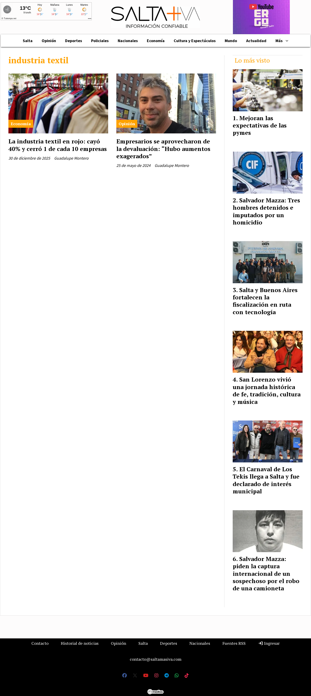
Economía (156, 40)
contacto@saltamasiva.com (155, 659)
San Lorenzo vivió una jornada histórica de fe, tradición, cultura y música (267, 390)
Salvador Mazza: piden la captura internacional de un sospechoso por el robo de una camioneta (266, 573)
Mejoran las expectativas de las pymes (260, 125)
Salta (28, 40)
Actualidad (256, 40)
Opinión (49, 40)
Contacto (39, 643)
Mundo (231, 40)
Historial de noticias (80, 643)
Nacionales (128, 40)
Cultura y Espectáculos (195, 40)
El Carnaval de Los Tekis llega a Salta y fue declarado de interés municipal (266, 480)
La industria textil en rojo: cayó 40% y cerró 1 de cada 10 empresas (57, 144)
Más (279, 40)
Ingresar (271, 643)
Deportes (73, 40)
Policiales (100, 40)
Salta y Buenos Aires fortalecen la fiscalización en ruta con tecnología (265, 301)
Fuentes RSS (234, 643)
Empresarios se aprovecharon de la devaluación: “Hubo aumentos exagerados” (163, 148)
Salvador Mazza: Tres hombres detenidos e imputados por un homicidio (266, 211)
